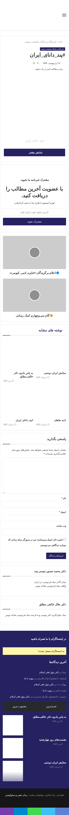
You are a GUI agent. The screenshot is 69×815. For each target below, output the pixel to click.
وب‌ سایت (61, 525)
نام (63, 498)
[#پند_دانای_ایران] (18, 402)
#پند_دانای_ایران (24, 420)
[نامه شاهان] (51, 402)
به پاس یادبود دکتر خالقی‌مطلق (49, 716)
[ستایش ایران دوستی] (51, 354)
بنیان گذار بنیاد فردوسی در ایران (50, 582)
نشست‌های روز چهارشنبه (52, 739)
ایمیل (62, 512)
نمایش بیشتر (35, 152)
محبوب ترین (19, 706)
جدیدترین (51, 706)
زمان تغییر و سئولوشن (16, 795)
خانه (61, 41)
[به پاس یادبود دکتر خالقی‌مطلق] (18, 354)
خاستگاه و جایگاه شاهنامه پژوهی (40, 41)
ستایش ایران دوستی (55, 373)
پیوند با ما (28, 678)
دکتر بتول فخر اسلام (49, 672)
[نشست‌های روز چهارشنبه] (13, 748)
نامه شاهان (60, 420)
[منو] (64, 15)
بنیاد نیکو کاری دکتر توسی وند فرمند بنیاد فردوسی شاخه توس (35, 615)
